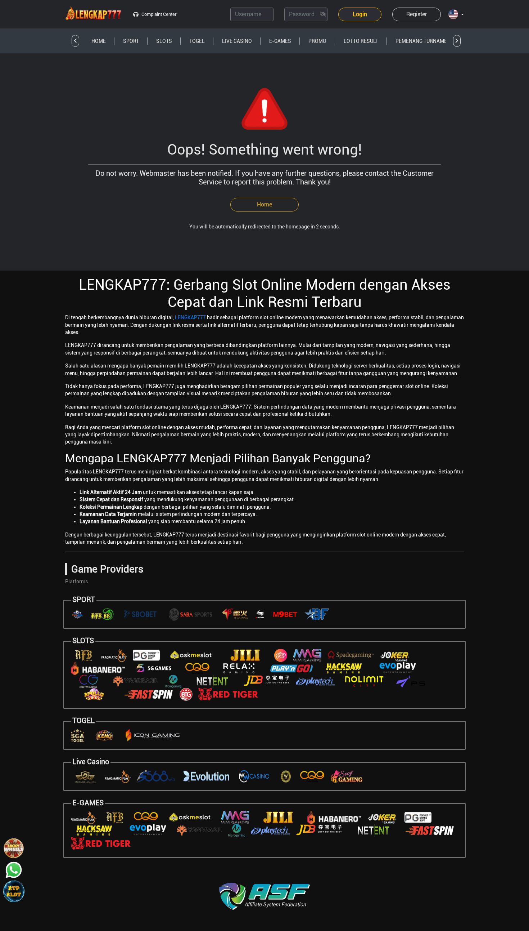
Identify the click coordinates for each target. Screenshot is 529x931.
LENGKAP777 (190, 317)
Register (416, 14)
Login (360, 14)
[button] (456, 14)
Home (264, 204)
